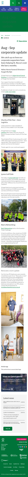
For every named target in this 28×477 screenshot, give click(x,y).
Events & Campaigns (8, 467)
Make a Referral (17, 8)
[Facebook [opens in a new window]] (19, 447)
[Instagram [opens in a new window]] (23, 447)
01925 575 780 (23, 442)
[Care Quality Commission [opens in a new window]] (23, 458)
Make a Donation (23, 8)
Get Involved (10, 8)
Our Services (3, 8)
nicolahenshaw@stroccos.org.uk (10, 287)
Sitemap (16, 470)
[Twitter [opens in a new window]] (21, 447)
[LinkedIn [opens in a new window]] (24, 447)
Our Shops (15, 467)
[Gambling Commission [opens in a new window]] (4, 456)
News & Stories (7, 35)
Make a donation (21, 439)
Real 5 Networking (6, 228)
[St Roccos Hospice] (2, 4)
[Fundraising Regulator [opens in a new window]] (14, 456)
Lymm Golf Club (13, 178)
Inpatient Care (16, 463)
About (10, 463)
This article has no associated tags (11, 369)
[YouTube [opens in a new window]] (26, 447)
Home (2, 35)
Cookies (11, 470)
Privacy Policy (21, 467)
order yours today (10, 92)
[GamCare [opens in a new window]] (23, 456)
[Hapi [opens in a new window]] (21, 450)
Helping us (23, 463)
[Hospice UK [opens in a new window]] (4, 461)
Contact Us (5, 463)
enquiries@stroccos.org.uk (22, 444)
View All (8, 428)
